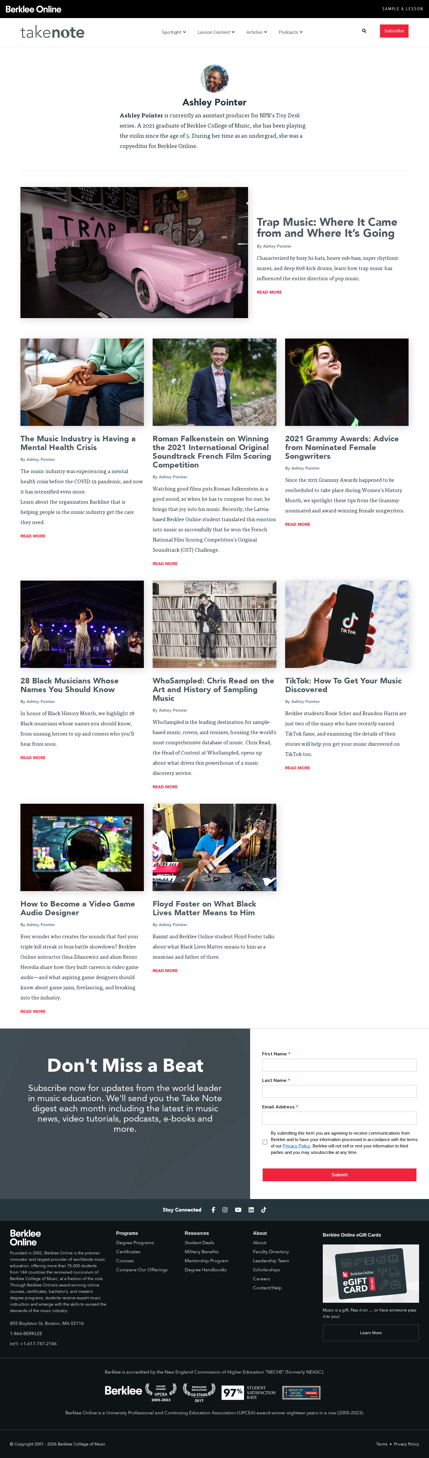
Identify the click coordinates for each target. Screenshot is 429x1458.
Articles (254, 32)
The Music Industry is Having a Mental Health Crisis (78, 443)
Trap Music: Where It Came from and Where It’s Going (327, 228)
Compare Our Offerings (142, 1270)
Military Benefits (202, 1252)
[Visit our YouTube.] (238, 1210)
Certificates (128, 1252)
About (259, 1243)
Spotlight (172, 32)
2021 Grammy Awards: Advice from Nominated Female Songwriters (342, 447)
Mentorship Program (207, 1261)
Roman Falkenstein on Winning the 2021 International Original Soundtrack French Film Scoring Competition (212, 451)
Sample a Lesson (402, 8)
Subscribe (394, 31)
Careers (261, 1279)
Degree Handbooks (205, 1270)
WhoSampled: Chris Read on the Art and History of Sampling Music (213, 690)
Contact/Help (267, 1288)
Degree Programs (135, 1243)
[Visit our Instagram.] (225, 1210)
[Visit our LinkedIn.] (251, 1210)
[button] (364, 31)
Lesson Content (214, 32)
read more (269, 292)
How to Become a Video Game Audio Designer (77, 908)
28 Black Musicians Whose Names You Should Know (69, 685)
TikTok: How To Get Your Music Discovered (343, 685)
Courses (125, 1261)
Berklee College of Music (81, 1444)
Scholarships (266, 1270)
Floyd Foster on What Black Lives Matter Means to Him (204, 908)
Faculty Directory (271, 1252)
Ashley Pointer (277, 246)
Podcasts (288, 32)
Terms (381, 1444)
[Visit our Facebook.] (213, 1210)
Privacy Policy (406, 1444)
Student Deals (199, 1243)
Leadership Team (271, 1261)
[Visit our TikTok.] (263, 1210)
